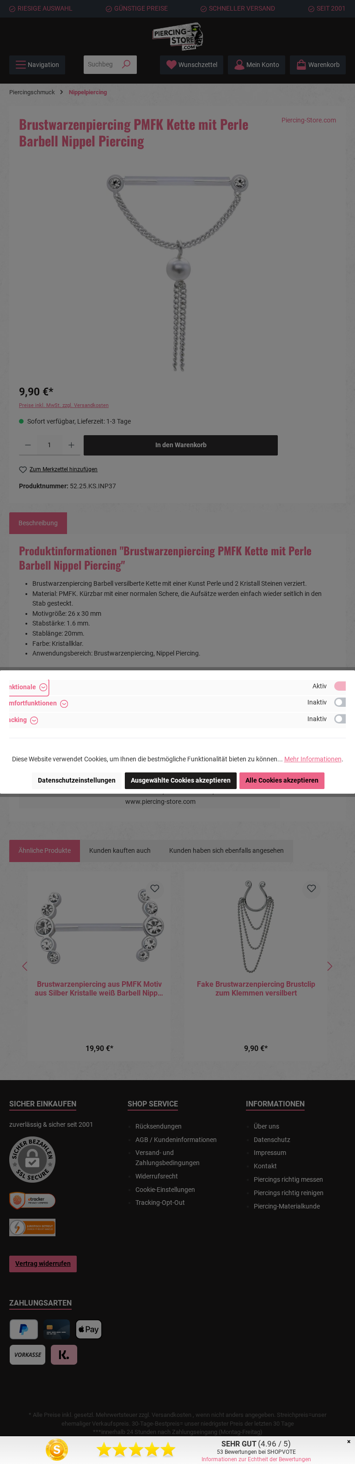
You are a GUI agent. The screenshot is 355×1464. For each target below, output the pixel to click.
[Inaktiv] (344, 702)
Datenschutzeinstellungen (77, 780)
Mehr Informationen (313, 759)
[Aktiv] (344, 686)
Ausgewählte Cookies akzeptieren (181, 780)
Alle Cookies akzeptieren (281, 780)
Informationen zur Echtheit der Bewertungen (256, 1459)
